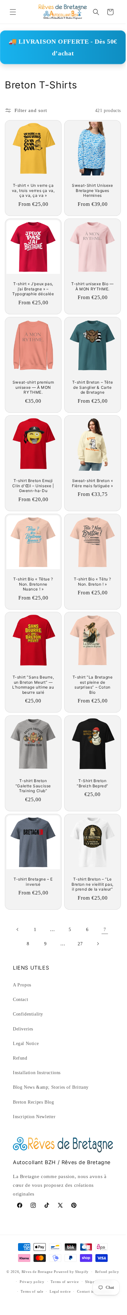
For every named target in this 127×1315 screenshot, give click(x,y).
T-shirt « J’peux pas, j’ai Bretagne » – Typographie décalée (33, 288)
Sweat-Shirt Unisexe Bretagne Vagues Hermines (92, 190)
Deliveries (23, 1029)
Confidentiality (28, 1014)
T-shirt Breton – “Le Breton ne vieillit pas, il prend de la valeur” (92, 884)
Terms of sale (32, 1291)
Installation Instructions (37, 1072)
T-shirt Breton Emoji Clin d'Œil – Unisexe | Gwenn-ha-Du (33, 485)
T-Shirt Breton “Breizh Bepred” (92, 783)
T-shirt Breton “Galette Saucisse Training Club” (33, 785)
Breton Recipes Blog (33, 1102)
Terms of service (65, 1282)
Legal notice (60, 1291)
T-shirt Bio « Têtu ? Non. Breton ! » (92, 582)
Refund (20, 1058)
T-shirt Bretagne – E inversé (33, 882)
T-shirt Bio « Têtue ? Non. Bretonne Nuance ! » (33, 584)
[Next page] (98, 944)
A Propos (22, 985)
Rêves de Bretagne (37, 1272)
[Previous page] (18, 929)
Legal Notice (26, 1043)
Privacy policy (32, 1282)
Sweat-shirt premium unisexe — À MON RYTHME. (33, 387)
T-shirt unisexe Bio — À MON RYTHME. (92, 286)
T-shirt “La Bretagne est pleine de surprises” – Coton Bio (93, 685)
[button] (13, 12)
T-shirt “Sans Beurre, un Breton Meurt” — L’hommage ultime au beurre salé (33, 685)
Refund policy (107, 1272)
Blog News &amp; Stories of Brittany (51, 1087)
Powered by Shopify (71, 1272)
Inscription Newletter (34, 1116)
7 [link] (104, 929)
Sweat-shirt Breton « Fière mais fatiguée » (92, 483)
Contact (20, 999)
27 (80, 943)
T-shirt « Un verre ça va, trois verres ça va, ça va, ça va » (33, 190)
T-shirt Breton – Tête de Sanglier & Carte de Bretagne (92, 387)
